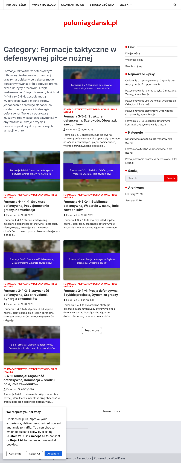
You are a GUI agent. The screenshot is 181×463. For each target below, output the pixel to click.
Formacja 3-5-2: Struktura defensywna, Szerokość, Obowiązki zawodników (90, 120)
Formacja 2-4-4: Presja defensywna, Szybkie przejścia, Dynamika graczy (90, 293)
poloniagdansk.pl (90, 23)
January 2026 (133, 200)
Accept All (53, 453)
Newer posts (111, 411)
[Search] (174, 4)
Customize (15, 453)
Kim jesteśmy (16, 4)
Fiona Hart (71, 129)
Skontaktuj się (72, 4)
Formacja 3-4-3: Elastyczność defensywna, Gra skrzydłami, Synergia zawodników (26, 295)
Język (124, 4)
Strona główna (102, 4)
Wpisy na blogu (44, 4)
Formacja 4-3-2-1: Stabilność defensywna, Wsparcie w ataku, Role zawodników (91, 206)
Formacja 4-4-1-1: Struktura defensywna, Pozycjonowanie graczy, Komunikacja (26, 206)
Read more (91, 330)
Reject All (34, 453)
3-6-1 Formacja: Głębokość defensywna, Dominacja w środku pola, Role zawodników (29, 380)
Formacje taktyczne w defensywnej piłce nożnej (90, 110)
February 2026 (134, 193)
